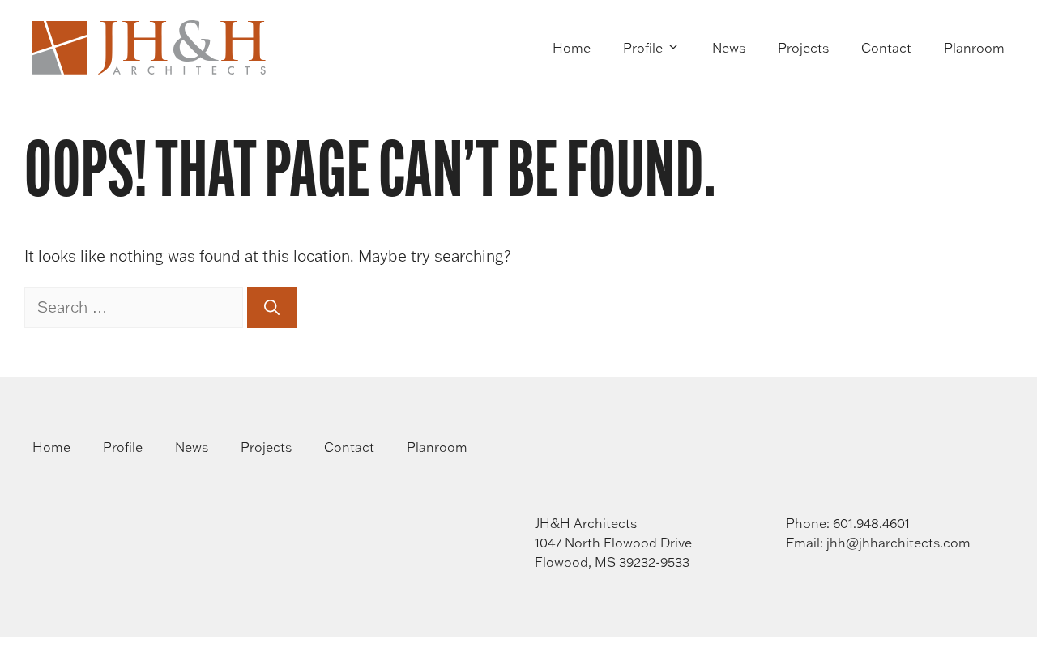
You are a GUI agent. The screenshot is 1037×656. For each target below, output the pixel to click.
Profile (643, 48)
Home (572, 48)
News (728, 48)
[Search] (272, 307)
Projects (803, 48)
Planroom (974, 48)
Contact (886, 48)
